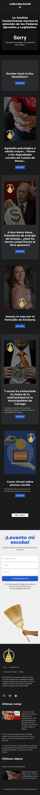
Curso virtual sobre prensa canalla (20, 483)
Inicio (5, 667)
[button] (20, 7)
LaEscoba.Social (20, 3)
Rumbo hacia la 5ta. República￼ (20, 75)
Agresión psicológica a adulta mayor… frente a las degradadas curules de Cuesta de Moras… (20, 155)
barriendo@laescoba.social (20, 588)
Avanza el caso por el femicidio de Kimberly (20, 318)
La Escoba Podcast (10, 672)
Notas (21, 672)
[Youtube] (16, 696)
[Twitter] (10, 696)
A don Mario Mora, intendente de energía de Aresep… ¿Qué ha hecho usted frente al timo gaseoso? (20, 239)
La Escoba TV (14, 667)
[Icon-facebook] (4, 696)
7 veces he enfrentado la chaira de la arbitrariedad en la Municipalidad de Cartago (20, 397)
